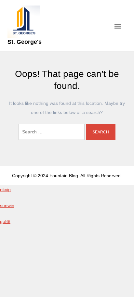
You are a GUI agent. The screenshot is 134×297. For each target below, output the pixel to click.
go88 (5, 221)
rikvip (5, 189)
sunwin (7, 205)
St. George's (24, 42)
